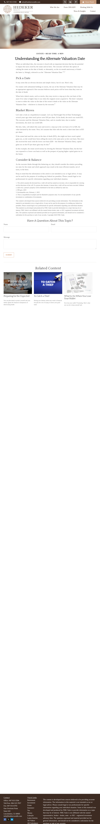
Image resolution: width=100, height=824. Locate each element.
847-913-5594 (12, 2)
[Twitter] (65, 2)
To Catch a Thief (41, 296)
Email (53, 224)
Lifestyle (30, 815)
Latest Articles (32, 818)
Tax (28, 810)
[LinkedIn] (70, 2)
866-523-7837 (16, 803)
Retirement (31, 800)
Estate (29, 805)
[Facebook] (76, 2)
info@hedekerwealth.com (31, 2)
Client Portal (89, 2)
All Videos (31, 821)
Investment (31, 803)
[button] (54, 7)
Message (7, 237)
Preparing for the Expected (16, 296)
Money (29, 813)
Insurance (30, 808)
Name (6, 224)
